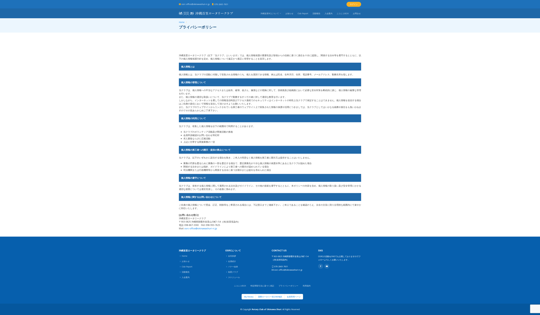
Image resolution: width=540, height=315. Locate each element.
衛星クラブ (233, 272)
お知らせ (289, 13)
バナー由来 (233, 267)
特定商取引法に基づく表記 (262, 285)
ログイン (354, 4)
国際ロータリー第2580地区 (270, 296)
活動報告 (316, 13)
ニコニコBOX (343, 13)
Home (181, 22)
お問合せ (357, 13)
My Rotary (248, 296)
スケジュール (234, 277)
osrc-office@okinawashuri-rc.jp (200, 228)
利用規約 (307, 285)
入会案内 (328, 13)
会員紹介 (232, 261)
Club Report (303, 13)
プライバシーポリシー (288, 285)
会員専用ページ (294, 296)
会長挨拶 (232, 256)
